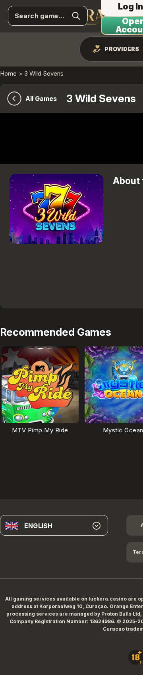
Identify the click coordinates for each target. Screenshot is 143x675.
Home (8, 73)
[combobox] (54, 525)
